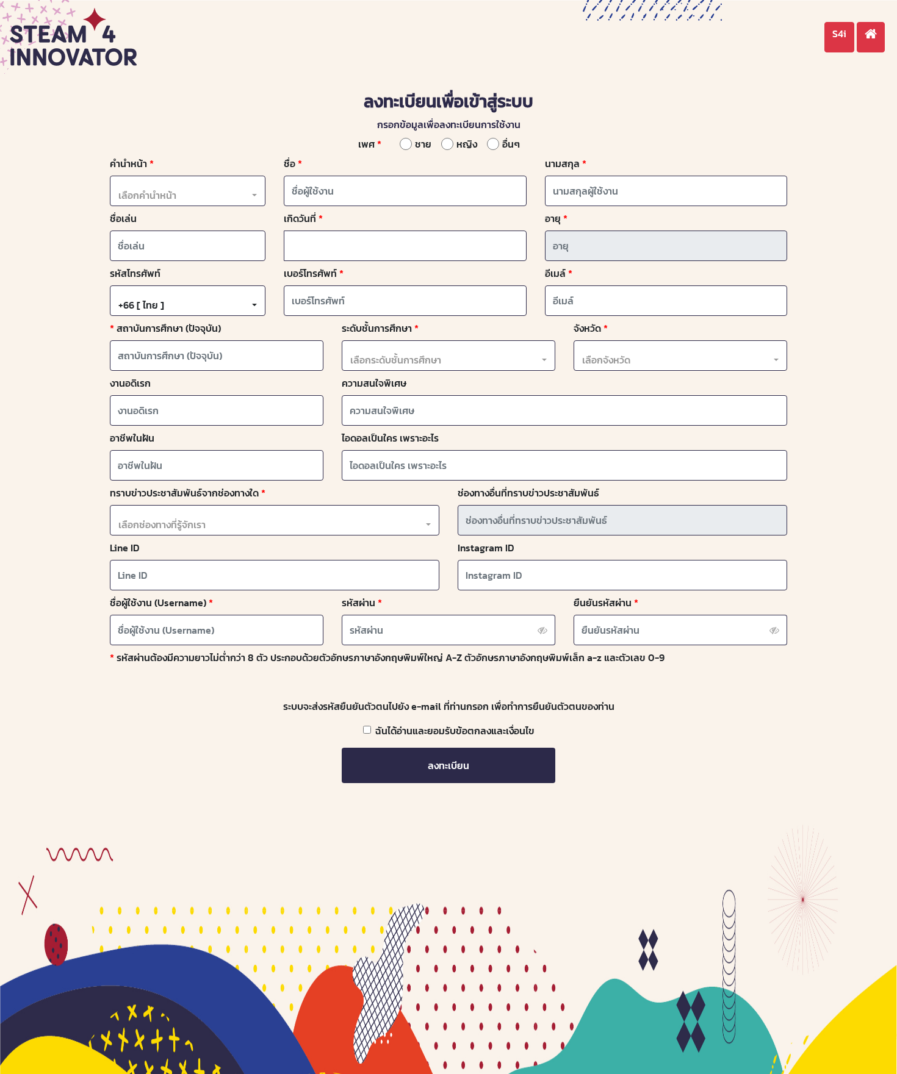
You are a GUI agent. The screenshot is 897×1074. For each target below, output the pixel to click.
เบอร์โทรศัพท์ (310, 273)
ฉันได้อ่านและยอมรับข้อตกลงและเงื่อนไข (455, 730)
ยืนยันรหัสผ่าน (603, 602)
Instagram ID (486, 547)
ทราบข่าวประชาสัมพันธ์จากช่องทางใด (184, 492)
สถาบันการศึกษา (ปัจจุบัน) (169, 328)
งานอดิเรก (130, 383)
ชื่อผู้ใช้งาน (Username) (158, 602)
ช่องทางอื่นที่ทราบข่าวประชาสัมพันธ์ (528, 492)
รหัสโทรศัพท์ (135, 273)
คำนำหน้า (128, 163)
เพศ (366, 144)
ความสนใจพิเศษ (374, 383)
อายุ (553, 218)
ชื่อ (289, 163)
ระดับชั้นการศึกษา (377, 328)
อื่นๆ (511, 144)
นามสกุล (562, 163)
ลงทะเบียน (448, 765)
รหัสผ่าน (358, 602)
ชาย (423, 144)
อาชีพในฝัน (132, 438)
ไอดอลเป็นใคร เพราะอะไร (390, 438)
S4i (839, 33)
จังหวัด (587, 328)
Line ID (125, 547)
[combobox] (187, 195)
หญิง (466, 144)
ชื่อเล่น (123, 218)
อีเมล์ (555, 273)
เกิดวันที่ (300, 218)
